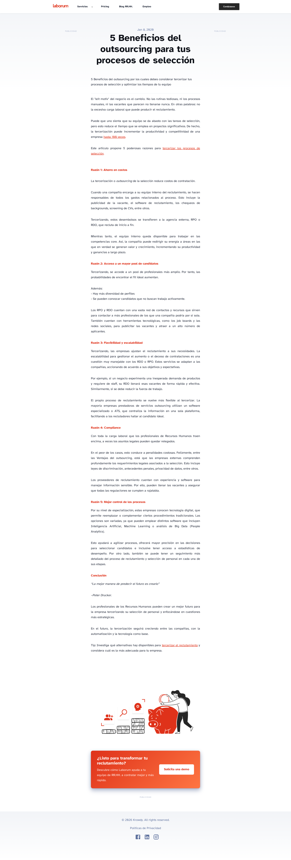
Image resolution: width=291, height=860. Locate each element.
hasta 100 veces (114, 137)
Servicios (82, 6)
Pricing (105, 6)
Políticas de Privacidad (145, 828)
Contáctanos (229, 6)
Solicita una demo (176, 769)
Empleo (147, 6)
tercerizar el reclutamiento (180, 645)
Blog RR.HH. (126, 6)
